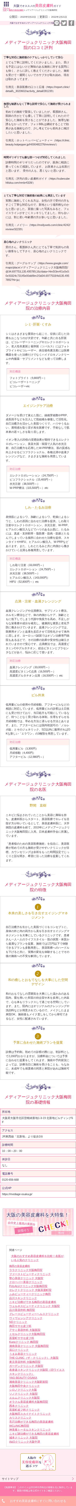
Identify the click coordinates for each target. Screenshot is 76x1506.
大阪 (37, 6)
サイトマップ (10, 1478)
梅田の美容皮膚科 (19, 1266)
